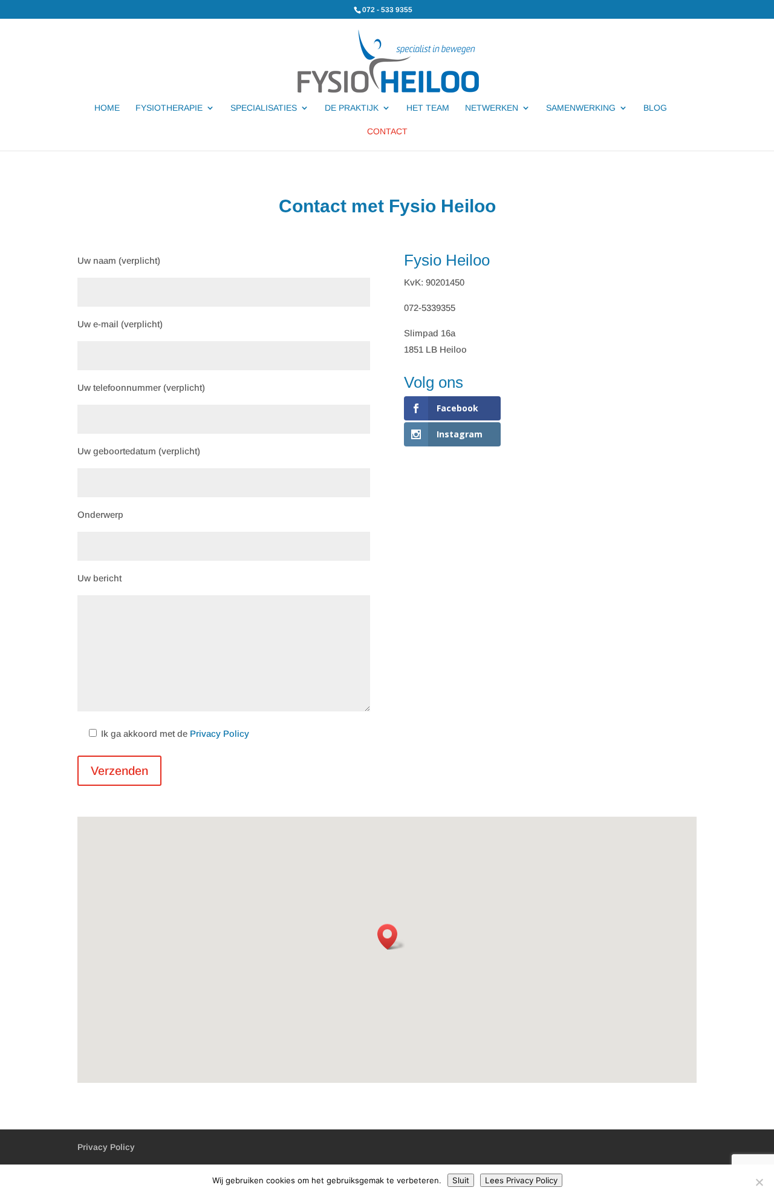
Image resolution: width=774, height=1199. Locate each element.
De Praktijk (352, 108)
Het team (427, 108)
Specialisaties (263, 108)
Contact (387, 131)
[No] (759, 1182)
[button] (391, 937)
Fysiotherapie (169, 108)
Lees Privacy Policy (521, 1180)
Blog (655, 108)
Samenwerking (581, 108)
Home (107, 108)
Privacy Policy (219, 733)
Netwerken (491, 108)
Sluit (460, 1180)
